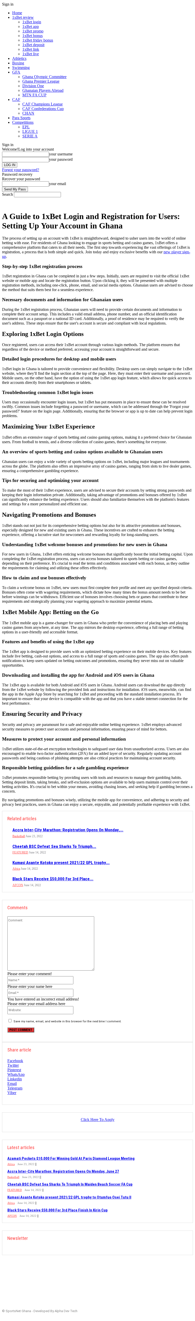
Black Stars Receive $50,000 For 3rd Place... (52, 878)
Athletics (19, 58)
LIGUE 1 (30, 131)
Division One (33, 86)
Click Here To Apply (98, 1119)
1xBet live (30, 54)
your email (57, 184)
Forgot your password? (20, 170)
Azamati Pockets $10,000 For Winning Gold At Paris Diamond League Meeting (71, 1158)
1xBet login (31, 22)
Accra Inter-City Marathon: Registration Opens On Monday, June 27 (63, 1171)
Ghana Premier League (40, 81)
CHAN (28, 113)
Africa (16, 868)
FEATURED (20, 852)
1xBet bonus (32, 35)
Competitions (23, 122)
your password (61, 159)
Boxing (18, 63)
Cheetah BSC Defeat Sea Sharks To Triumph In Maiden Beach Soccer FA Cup (70, 1184)
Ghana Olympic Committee (44, 77)
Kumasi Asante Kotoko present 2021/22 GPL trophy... (61, 862)
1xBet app (30, 26)
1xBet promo (32, 31)
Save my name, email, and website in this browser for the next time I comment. (67, 1021)
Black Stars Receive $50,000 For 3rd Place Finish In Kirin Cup (57, 1210)
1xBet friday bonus (37, 40)
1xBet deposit (33, 45)
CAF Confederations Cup (43, 108)
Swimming (21, 67)
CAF (16, 99)
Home (17, 13)
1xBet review (23, 17)
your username (61, 154)
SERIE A (30, 136)
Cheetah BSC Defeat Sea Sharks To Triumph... (54, 846)
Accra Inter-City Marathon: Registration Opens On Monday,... (67, 829)
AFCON (17, 885)
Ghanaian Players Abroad (42, 90)
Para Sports (21, 118)
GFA (16, 72)
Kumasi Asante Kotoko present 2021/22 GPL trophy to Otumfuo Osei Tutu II (69, 1197)
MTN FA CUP (34, 95)
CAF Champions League (42, 104)
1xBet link (30, 49)
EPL (26, 127)
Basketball (18, 836)
